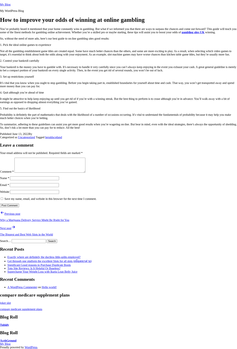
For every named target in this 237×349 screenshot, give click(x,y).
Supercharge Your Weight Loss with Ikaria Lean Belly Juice (42, 271)
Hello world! (49, 287)
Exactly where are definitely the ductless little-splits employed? (44, 257)
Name (4, 178)
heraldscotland (53, 137)
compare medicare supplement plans (21, 309)
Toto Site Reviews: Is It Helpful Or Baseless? (33, 268)
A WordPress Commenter (22, 287)
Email (4, 185)
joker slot (5, 302)
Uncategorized (26, 137)
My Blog (5, 4)
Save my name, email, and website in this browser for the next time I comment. (50, 198)
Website (4, 191)
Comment (7, 171)
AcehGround (8, 340)
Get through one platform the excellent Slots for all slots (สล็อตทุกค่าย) (49, 261)
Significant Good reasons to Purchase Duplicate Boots (39, 265)
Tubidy (4, 324)
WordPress (31, 347)
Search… (5, 241)
